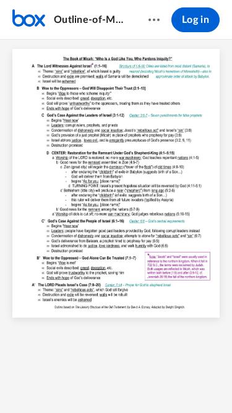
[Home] (28, 19)
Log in (195, 20)
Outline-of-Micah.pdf (89, 20)
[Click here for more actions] (154, 19)
